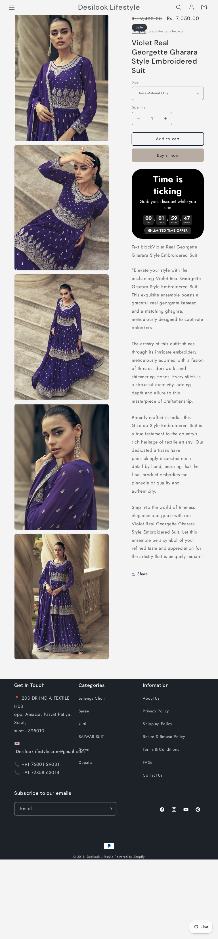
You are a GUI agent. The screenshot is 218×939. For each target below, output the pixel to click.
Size (135, 82)
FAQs (147, 762)
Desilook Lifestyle (100, 856)
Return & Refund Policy (164, 736)
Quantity (138, 107)
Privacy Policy (156, 711)
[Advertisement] (109, 899)
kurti (83, 724)
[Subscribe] (110, 808)
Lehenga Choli (92, 698)
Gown (84, 749)
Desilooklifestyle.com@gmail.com (50, 751)
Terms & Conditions (161, 749)
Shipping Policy (157, 724)
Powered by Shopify (130, 856)
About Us (151, 698)
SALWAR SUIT (91, 736)
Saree (84, 711)
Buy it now (168, 155)
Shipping (139, 31)
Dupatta (86, 762)
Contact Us (153, 775)
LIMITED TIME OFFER (170, 230)
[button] (12, 7)
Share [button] (142, 574)
